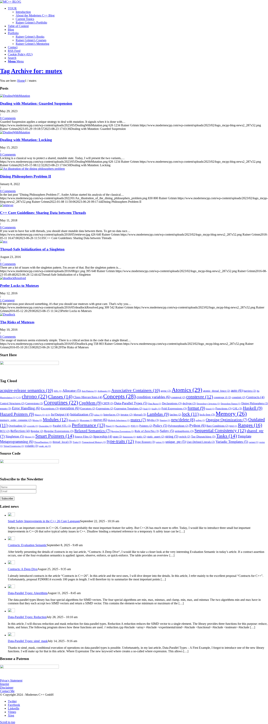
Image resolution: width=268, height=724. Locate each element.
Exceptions (50, 408)
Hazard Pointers (17, 414)
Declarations (172, 403)
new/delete (183, 419)
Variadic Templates (232, 442)
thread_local (62, 441)
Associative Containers (135, 390)
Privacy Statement (11, 680)
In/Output (60, 414)
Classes (60, 396)
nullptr (200, 420)
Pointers (145, 425)
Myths (153, 420)
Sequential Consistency (220, 430)
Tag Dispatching (203, 436)
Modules (55, 419)
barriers (249, 390)
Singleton (14, 436)
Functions (223, 408)
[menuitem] (138, 15)
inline (98, 415)
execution (69, 408)
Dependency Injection (208, 404)
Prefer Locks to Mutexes (19, 286)
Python (197, 425)
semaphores (184, 431)
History (40, 415)
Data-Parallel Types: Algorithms (27, 593)
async (166, 390)
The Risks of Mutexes (17, 322)
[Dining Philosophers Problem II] (32, 168)
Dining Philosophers (254, 403)
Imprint (4, 684)
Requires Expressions (122, 431)
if (48, 415)
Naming (165, 420)
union (160, 442)
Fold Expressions (174, 408)
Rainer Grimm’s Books (30, 36)
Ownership (45, 426)
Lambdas (158, 414)
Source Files (83, 436)
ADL (58, 391)
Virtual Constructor (14, 446)
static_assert (155, 436)
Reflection (20, 431)
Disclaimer (6, 687)
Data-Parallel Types (130, 403)
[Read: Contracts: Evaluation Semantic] (11, 539)
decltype (189, 403)
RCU (5, 431)
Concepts (119, 396)
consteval (178, 397)
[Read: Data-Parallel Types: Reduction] (11, 611)
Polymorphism (178, 425)
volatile (31, 445)
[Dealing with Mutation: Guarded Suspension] (15, 95)
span (117, 436)
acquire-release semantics (26, 390)
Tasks (226, 436)
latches (175, 414)
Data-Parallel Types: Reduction (27, 617)
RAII (233, 426)
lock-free (207, 414)
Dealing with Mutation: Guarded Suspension (36, 103)
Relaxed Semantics (92, 431)
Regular (37, 431)
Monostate (86, 420)
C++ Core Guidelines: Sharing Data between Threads (43, 213)
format (196, 408)
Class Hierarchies (87, 397)
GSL (237, 408)
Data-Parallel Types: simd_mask (28, 641)
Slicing (30, 437)
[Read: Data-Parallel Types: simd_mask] (11, 635)
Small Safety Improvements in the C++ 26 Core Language (44, 521)
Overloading (17, 425)
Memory (231, 414)
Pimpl (110, 426)
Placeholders (122, 426)
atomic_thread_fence (216, 390)
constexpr (199, 396)
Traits (77, 442)
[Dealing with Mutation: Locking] (15, 132)
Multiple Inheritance (119, 420)
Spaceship (102, 436)
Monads (73, 420)
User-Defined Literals (201, 441)
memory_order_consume (16, 420)
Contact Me (7, 691)
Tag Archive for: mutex (31, 70)
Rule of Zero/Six (147, 431)
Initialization (81, 414)
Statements (129, 437)
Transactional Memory (94, 442)
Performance (88, 425)
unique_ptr (175, 442)
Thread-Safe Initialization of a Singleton (32, 249)
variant (253, 442)
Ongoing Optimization (226, 420)
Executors (87, 408)
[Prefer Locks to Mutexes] (13, 278)
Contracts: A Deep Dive (22, 569)
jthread (139, 414)
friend (210, 409)
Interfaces (111, 414)
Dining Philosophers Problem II (25, 176)
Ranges (250, 425)
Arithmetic (104, 391)
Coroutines (61, 403)
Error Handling (26, 408)
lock (190, 414)
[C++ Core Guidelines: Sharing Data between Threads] (6, 205)
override (32, 426)
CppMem (90, 403)
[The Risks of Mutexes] (7, 314)
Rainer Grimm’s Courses (31, 40)
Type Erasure (145, 441)
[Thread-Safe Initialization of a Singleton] (3, 241)
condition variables (153, 397)
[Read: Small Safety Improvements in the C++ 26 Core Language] (11, 515)
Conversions (34, 403)
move (100, 420)
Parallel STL (62, 425)
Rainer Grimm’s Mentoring (32, 43)
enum (5, 408)
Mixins (37, 420)
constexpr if (222, 397)
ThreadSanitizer (43, 442)
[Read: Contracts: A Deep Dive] (11, 563)
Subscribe (7, 498)
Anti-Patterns (89, 391)
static (141, 436)
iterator (126, 414)
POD (135, 426)
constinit (238, 397)
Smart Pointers (54, 436)
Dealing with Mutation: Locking (26, 140)
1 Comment (7, 300)
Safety (167, 431)
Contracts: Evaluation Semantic (27, 545)
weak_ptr (45, 446)
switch (184, 436)
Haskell (252, 408)
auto (237, 390)
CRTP (107, 403)
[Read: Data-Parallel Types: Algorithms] (11, 587)
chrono (34, 396)
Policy (160, 426)
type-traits (120, 441)
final (147, 409)
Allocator (71, 391)
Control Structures (12, 403)
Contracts (255, 397)
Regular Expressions (59, 431)
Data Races (154, 404)
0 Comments (8, 118)
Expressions (104, 408)
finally (156, 409)
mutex (138, 420)
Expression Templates (128, 408)
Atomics (187, 390)
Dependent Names (231, 404)
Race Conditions (217, 425)
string (171, 436)
